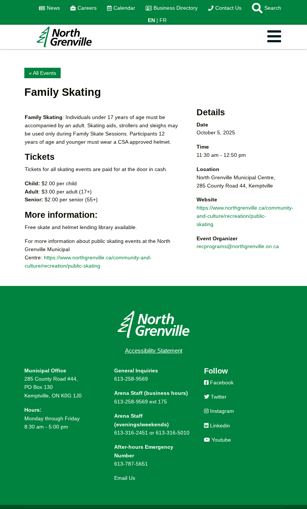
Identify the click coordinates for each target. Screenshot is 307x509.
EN (151, 20)
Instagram (221, 411)
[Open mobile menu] (274, 36)
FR (163, 20)
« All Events (42, 73)
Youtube (220, 440)
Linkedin (219, 426)
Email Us (124, 478)
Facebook (221, 382)
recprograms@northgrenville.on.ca (238, 246)
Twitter (218, 397)
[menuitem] (49, 8)
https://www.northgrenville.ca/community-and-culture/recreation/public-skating (245, 216)
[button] (264, 8)
